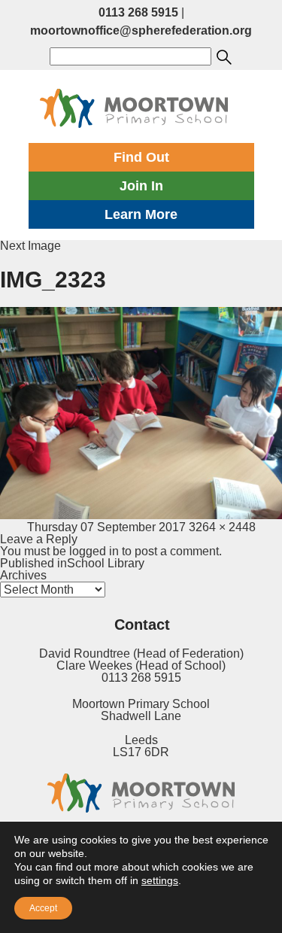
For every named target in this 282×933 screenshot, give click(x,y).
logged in (94, 551)
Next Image (30, 245)
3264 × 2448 (222, 527)
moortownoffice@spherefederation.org (141, 30)
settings (159, 880)
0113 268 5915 (138, 12)
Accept (43, 908)
